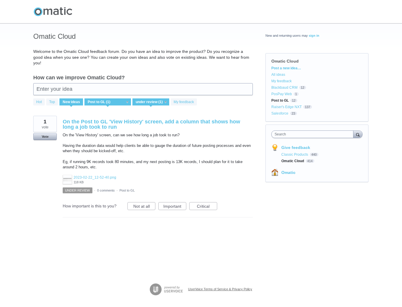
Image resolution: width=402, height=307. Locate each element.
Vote (45, 136)
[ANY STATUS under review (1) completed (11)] (151, 102)
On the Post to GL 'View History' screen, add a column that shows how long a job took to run (151, 124)
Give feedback (295, 147)
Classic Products (295, 154)
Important (174, 207)
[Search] (358, 134)
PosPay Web (281, 94)
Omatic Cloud (293, 161)
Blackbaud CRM (284, 87)
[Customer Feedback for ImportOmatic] (53, 11)
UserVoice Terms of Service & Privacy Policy (220, 289)
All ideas (278, 75)
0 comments (106, 190)
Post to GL (127, 190)
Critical (207, 207)
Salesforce (279, 113)
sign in (314, 35)
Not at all (144, 207)
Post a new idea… (286, 68)
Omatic (288, 172)
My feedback (184, 102)
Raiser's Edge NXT (286, 107)
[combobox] (313, 134)
